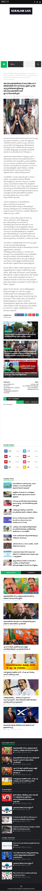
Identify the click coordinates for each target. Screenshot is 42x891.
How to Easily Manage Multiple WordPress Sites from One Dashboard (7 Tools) (23, 520)
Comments (31, 572)
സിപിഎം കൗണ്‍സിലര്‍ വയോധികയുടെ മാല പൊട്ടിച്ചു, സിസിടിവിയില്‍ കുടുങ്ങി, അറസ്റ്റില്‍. (25, 503)
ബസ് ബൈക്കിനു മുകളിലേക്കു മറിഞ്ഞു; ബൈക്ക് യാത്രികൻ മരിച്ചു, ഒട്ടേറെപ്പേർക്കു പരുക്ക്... (19, 335)
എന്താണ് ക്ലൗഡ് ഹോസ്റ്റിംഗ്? (23, 807)
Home (5, 73)
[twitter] (37, 2)
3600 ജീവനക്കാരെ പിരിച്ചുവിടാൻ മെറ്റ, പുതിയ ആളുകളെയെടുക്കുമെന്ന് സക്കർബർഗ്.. (26, 855)
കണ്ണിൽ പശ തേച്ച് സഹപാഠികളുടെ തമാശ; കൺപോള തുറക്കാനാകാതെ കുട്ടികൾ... (24, 494)
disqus (27, 402)
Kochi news (22, 73)
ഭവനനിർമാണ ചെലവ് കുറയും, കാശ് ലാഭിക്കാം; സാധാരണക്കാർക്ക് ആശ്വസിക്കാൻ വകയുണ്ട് (24, 486)
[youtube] (40, 2)
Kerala (16, 73)
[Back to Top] (21, 886)
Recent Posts (10, 572)
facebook (34, 402)
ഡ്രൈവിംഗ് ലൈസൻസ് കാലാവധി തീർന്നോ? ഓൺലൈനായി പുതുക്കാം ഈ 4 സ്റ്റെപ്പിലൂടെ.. (25, 554)
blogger (20, 402)
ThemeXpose (18, 888)
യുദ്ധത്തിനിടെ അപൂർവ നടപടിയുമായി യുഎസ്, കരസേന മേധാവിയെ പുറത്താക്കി (26, 760)
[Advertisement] (21, 38)
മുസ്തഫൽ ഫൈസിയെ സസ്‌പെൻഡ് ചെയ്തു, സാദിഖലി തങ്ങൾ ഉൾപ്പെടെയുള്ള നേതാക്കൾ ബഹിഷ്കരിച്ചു (25, 563)
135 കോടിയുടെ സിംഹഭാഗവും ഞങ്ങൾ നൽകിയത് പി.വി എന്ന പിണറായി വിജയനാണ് (20, 374)
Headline (10, 73)
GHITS (33, 888)
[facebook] (34, 2)
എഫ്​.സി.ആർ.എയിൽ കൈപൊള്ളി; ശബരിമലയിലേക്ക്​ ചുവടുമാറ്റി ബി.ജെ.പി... (25, 770)
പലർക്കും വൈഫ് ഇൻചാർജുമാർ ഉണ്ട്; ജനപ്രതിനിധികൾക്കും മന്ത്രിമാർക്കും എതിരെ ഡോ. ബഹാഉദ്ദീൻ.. (24, 529)
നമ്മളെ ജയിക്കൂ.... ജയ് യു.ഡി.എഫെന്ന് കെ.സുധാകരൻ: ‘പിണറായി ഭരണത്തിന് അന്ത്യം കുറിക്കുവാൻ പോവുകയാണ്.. (19, 700)
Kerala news (8, 331)
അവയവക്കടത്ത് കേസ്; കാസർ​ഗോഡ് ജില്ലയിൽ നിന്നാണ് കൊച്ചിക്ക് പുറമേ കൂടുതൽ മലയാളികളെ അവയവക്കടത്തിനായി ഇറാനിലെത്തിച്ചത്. (20, 353)
